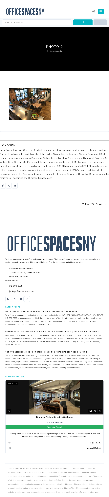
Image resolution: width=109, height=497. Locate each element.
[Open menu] (101, 11)
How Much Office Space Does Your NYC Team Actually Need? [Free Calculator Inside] (52, 332)
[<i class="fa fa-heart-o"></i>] (95, 411)
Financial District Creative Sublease (54, 417)
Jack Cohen (55, 51)
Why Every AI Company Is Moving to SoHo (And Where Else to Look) (41, 311)
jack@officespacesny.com (21, 291)
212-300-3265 (15, 286)
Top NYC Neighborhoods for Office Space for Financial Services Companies (47, 352)
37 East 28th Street (92, 204)
